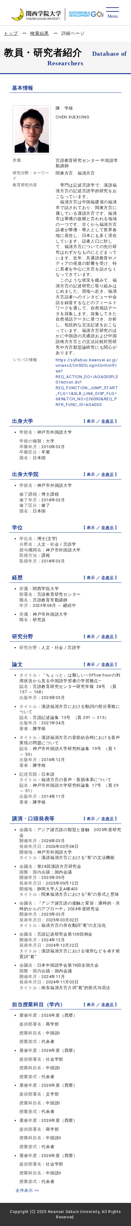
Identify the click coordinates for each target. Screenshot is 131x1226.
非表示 (107, 421)
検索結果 (39, 33)
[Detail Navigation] (112, 13)
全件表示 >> (27, 1190)
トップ (11, 33)
